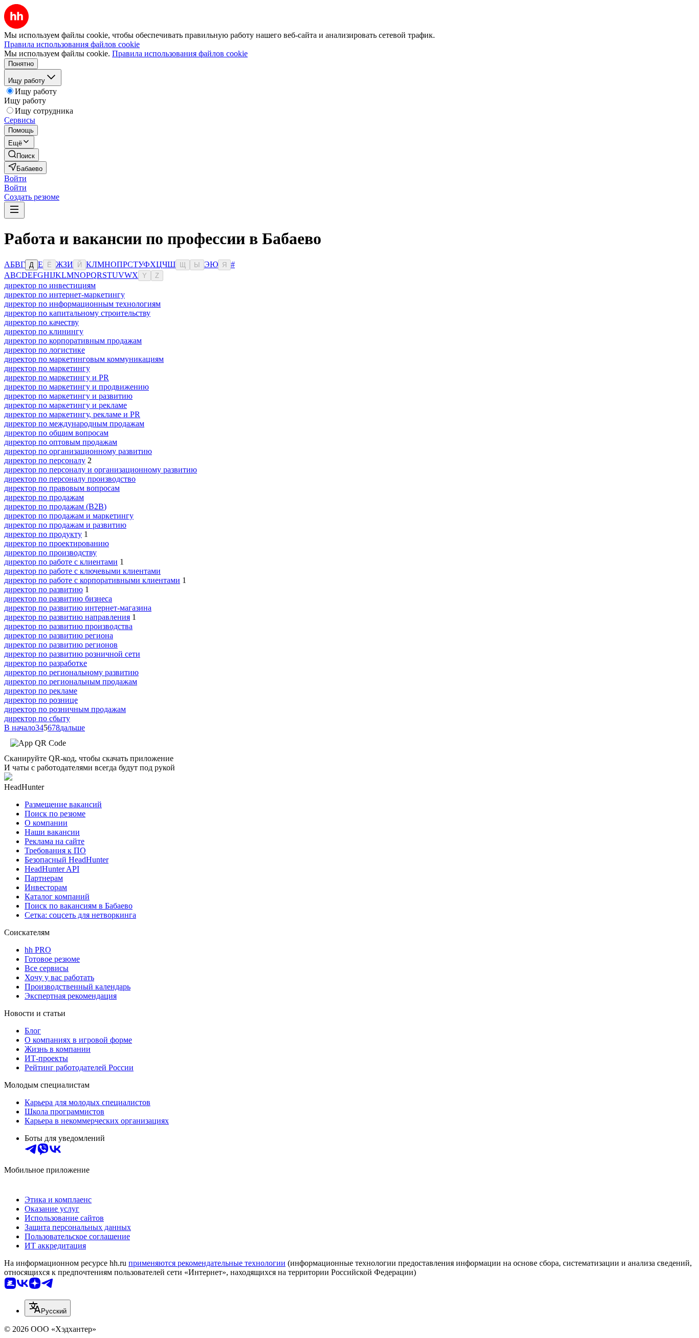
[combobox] (48, 1308)
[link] (21, 154)
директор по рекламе (40, 690)
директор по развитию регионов (61, 644)
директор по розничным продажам (65, 709)
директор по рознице (41, 700)
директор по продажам (44, 497)
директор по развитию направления (67, 617)
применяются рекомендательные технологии (207, 1263)
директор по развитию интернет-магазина (77, 607)
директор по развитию (43, 589)
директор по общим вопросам (56, 432)
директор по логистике (44, 350)
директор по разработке (45, 663)
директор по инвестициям (50, 285)
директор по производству (50, 552)
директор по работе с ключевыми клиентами (82, 571)
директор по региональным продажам (70, 681)
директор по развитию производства (68, 626)
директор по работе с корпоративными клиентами (92, 580)
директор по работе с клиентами (61, 561)
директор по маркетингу (47, 368)
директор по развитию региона (58, 635)
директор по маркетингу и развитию (68, 396)
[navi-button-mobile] (14, 210)
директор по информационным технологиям (82, 303)
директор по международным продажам (74, 423)
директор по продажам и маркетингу (69, 515)
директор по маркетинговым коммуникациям (84, 359)
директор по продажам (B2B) (55, 506)
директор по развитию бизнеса (58, 598)
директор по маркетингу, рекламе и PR (72, 414)
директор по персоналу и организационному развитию (100, 469)
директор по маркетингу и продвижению (76, 386)
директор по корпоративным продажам (73, 340)
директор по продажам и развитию (65, 525)
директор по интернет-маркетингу (64, 294)
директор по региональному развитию (71, 672)
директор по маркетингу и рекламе (65, 405)
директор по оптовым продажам (60, 442)
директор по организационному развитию (78, 451)
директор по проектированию (56, 543)
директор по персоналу (44, 460)
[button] (15, 178)
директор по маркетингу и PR (56, 377)
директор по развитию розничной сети (72, 654)
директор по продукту (43, 534)
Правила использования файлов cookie (180, 53)
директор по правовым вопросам (62, 488)
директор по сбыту (37, 718)
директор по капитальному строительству (77, 313)
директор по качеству (41, 322)
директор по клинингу (43, 331)
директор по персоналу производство (70, 478)
